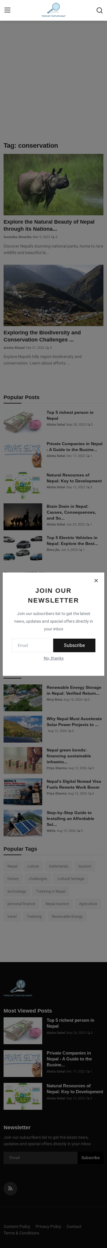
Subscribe (74, 645)
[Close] (96, 581)
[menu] (7, 10)
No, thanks (54, 658)
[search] (99, 10)
